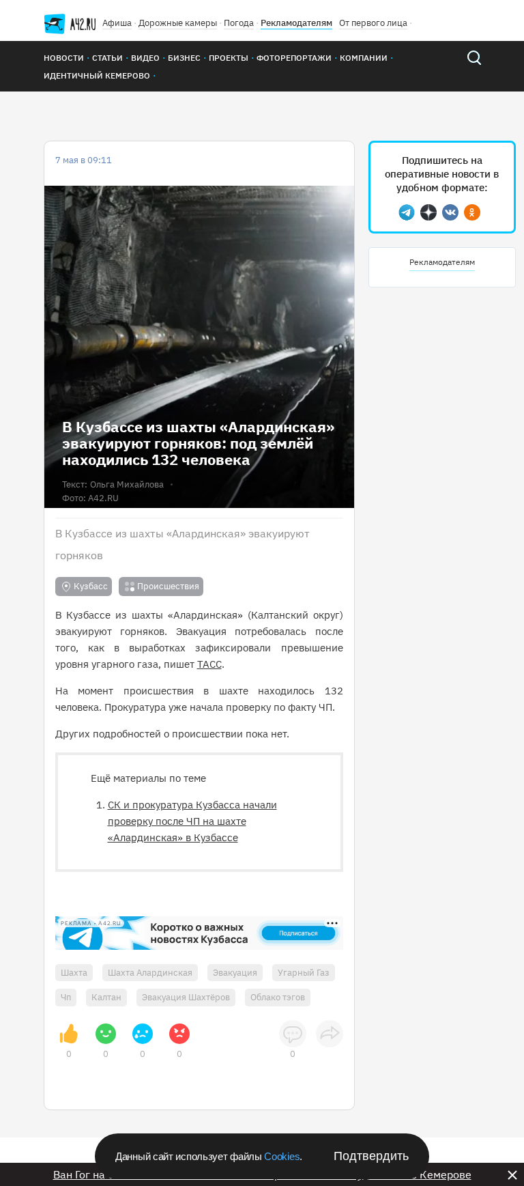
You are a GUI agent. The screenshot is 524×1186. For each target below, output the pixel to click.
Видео (145, 58)
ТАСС (209, 664)
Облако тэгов (277, 997)
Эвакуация (235, 972)
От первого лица (373, 23)
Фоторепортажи (294, 58)
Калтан (106, 997)
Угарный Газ (304, 972)
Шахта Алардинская (150, 972)
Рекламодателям (296, 23)
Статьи (107, 58)
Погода (239, 23)
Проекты (228, 58)
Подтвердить (371, 1156)
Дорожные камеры (178, 23)
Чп (66, 997)
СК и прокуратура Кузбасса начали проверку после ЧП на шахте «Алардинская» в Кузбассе (192, 821)
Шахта (74, 972)
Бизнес (184, 58)
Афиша (117, 23)
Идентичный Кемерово (97, 75)
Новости (64, 58)
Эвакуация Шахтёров (186, 997)
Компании (364, 58)
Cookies (282, 1156)
